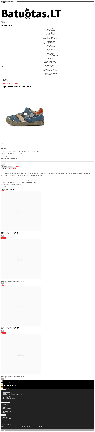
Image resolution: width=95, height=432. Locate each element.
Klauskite (17, 166)
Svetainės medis (7, 411)
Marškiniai (50, 72)
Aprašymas (5, 170)
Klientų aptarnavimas (5, 402)
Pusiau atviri (50, 57)
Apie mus (5, 400)
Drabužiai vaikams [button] (49, 66)
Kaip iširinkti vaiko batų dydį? (9, 398)
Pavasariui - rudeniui (50, 30)
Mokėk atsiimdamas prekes (9, 385)
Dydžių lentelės (6, 392)
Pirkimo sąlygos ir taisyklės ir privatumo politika (14, 394)
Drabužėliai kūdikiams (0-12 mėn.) (50, 70)
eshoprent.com (19, 428)
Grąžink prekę (6, 388)
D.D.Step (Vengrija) (11, 168)
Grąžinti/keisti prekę (7, 393)
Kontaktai (5, 412)
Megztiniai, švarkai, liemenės (50, 73)
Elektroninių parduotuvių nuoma (8, 428)
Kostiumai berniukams (50, 74)
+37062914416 (6, 423)
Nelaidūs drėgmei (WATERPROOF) (50, 38)
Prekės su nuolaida (7, 406)
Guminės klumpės (50, 34)
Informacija (3, 389)
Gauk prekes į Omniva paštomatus (11, 382)
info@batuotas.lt (7, 424)
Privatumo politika (7, 397)
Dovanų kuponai (7, 410)
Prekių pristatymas (7, 396)
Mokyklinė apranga (49, 28)
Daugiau (2, 236)
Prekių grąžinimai (7, 408)
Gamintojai (5, 407)
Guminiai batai (50, 36)
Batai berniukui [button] (49, 45)
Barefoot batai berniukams (50, 61)
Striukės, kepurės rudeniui (50, 69)
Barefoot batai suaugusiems (48, 64)
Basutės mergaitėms (50, 32)
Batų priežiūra (49, 76)
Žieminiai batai (50, 58)
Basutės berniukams (50, 48)
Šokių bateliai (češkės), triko (49, 65)
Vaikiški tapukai (50, 42)
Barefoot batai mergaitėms (50, 62)
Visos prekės (12, 189)
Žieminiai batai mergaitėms (50, 43)
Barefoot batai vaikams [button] (49, 59)
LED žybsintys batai (50, 33)
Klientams (3, 414)
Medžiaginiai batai (50, 37)
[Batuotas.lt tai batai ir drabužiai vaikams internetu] (32, 20)
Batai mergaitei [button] (48, 29)
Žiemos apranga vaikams (50, 68)
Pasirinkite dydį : (4, 160)
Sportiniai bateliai (50, 40)
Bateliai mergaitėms (50, 41)
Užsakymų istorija (7, 418)
